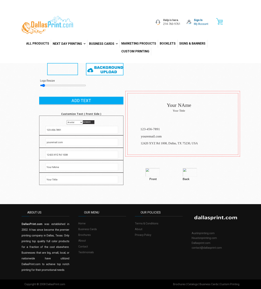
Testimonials (86, 252)
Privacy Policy (143, 234)
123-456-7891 (150, 129)
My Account (201, 23)
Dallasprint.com (201, 242)
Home (82, 223)
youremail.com (151, 136)
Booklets (168, 43)
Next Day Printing (67, 43)
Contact (83, 246)
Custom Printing (135, 51)
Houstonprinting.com (204, 237)
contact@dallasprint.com (207, 247)
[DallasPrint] (47, 24)
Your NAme (179, 105)
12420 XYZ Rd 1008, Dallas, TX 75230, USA (169, 143)
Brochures (84, 234)
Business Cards (101, 43)
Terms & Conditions (146, 223)
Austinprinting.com (203, 233)
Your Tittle (179, 110)
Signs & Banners (192, 43)
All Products (37, 43)
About (82, 240)
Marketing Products (138, 43)
